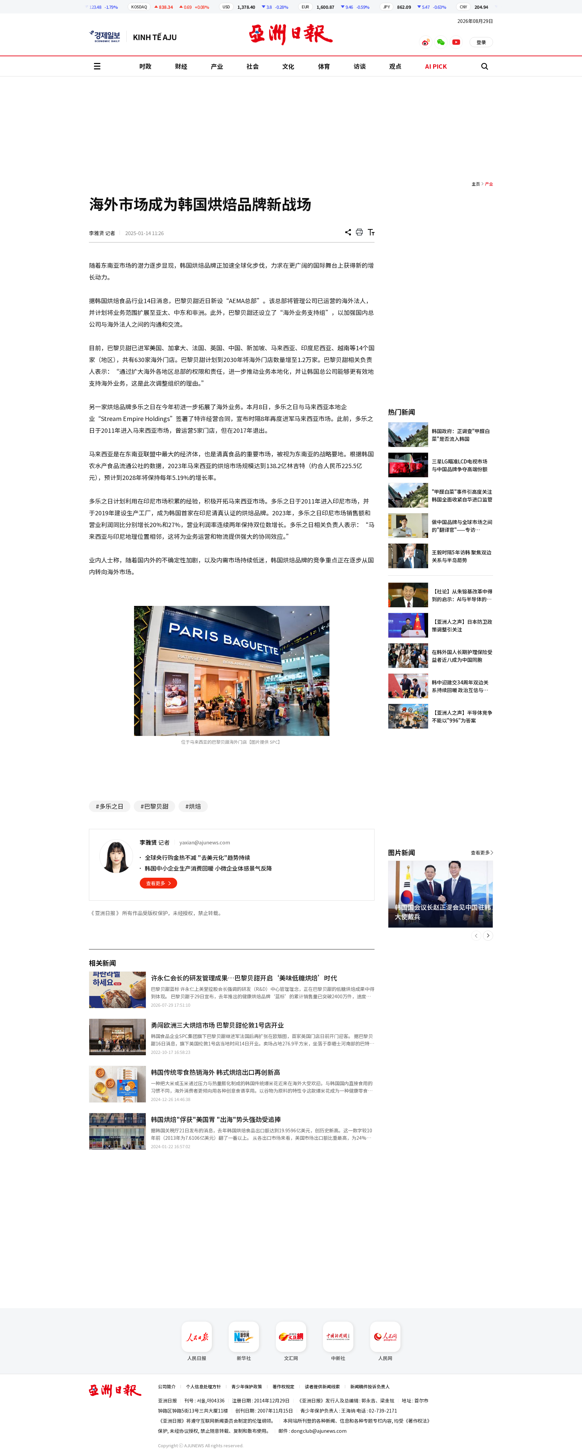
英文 (108, 36)
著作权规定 (283, 1386)
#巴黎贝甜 (154, 806)
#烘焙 (193, 806)
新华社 (244, 1358)
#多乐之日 (110, 806)
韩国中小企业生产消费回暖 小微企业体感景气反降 (208, 868)
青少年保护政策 (246, 1386)
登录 (481, 42)
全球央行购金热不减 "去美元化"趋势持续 (197, 857)
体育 (324, 66)
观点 (395, 66)
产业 (217, 66)
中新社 (338, 1358)
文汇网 (291, 1358)
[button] (476, 936)
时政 (145, 66)
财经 (181, 66)
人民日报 (196, 1358)
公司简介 (166, 1386)
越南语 (158, 36)
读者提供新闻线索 (322, 1386)
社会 (253, 66)
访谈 (360, 66)
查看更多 (155, 883)
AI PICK (436, 66)
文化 (288, 66)
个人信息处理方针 (203, 1386)
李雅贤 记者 (102, 232)
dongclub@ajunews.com (319, 1430)
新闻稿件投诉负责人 (370, 1386)
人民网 (385, 1358)
